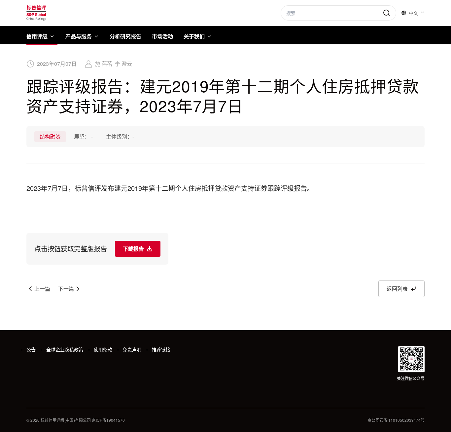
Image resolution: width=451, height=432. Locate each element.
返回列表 (397, 288)
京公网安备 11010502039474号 (396, 420)
